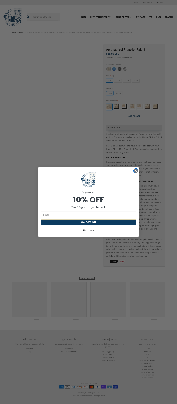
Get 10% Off (88, 222)
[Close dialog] (135, 170)
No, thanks (88, 230)
